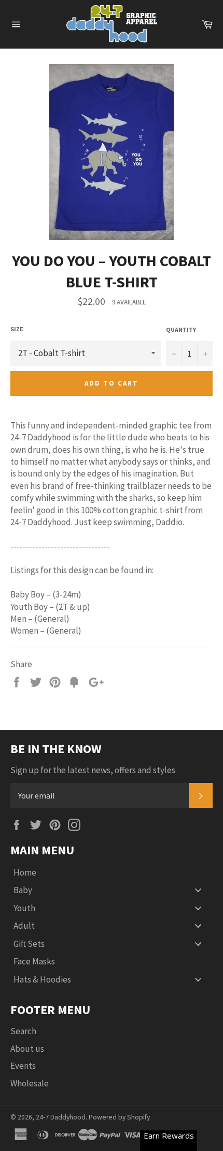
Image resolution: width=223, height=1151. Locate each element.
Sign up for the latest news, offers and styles (92, 770)
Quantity (181, 329)
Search (23, 1031)
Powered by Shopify (119, 1117)
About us (27, 1048)
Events (23, 1065)
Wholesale (29, 1083)
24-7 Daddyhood (61, 1117)
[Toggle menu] (198, 890)
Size (16, 329)
